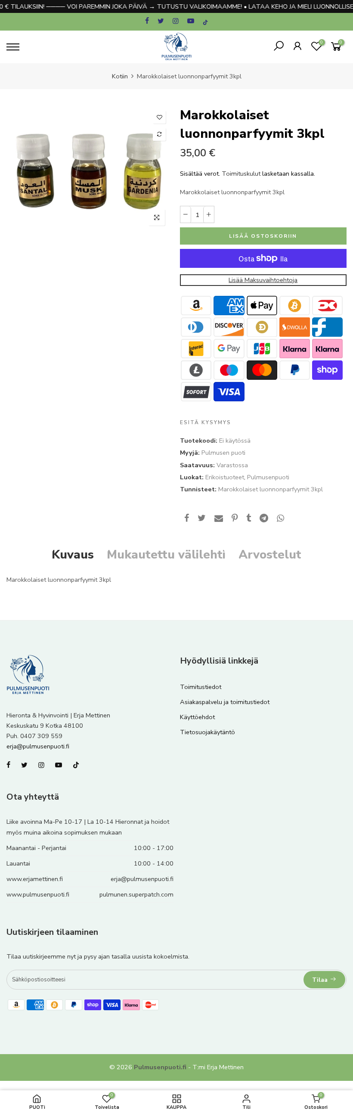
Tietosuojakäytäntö (207, 732)
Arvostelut (269, 554)
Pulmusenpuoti (268, 477)
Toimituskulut (241, 173)
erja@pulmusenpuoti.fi (37, 746)
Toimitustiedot (200, 687)
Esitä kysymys (205, 422)
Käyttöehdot (197, 717)
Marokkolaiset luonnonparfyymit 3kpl (270, 489)
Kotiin (120, 76)
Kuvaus (73, 554)
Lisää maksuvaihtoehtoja (263, 280)
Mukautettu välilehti (166, 554)
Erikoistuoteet (224, 477)
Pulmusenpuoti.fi (160, 1067)
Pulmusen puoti (223, 452)
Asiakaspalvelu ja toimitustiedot (224, 702)
